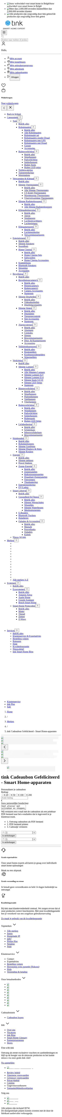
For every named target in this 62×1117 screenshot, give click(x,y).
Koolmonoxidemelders (34, 354)
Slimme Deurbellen (27, 297)
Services (11, 630)
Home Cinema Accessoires (36, 260)
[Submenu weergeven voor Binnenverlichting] (37, 388)
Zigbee (21, 616)
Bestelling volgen (21, 638)
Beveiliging (18, 274)
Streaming (23, 268)
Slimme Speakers (26, 243)
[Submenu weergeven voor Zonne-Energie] (34, 466)
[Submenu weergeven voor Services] (17, 630)
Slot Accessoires (31, 319)
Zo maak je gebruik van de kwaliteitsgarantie (21, 918)
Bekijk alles (23, 124)
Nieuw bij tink (19, 537)
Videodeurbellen (31, 302)
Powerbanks (29, 529)
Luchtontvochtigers (33, 221)
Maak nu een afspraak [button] (11, 870)
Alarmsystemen (25, 325)
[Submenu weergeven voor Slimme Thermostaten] (40, 184)
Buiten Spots (30, 165)
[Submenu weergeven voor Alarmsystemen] (35, 324)
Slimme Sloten (25, 308)
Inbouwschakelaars (33, 432)
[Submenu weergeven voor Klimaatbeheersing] (37, 210)
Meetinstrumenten (32, 510)
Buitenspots (29, 418)
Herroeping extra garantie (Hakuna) (23, 966)
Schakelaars (29, 430)
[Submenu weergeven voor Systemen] (18, 583)
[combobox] (14, 39)
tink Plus (11, 704)
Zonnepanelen (30, 472)
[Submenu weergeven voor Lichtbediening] (34, 424)
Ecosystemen (19, 589)
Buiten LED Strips (32, 421)
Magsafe (28, 527)
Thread (21, 614)
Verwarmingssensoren (34, 235)
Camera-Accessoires (33, 291)
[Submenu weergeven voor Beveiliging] (25, 274)
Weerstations (24, 175)
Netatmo (11, 944)
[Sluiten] (10, 108)
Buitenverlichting (26, 151)
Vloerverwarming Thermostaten (38, 198)
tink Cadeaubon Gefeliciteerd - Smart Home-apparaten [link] (32, 731)
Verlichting (18, 360)
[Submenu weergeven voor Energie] (22, 455)
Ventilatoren (29, 218)
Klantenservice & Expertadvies (27, 636)
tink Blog (11, 1035)
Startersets (28, 293)
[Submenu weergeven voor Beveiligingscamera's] (40, 280)
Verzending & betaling (17, 972)
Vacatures (11, 1032)
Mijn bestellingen (18, 62)
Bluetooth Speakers (27, 265)
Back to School (14, 114)
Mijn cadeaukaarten (19, 72)
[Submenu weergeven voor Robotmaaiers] (33, 127)
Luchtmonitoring (32, 232)
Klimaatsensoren (26, 227)
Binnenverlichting (26, 388)
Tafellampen (29, 399)
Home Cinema (25, 249)
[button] (31, 61)
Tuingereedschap (26, 172)
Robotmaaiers (24, 127)
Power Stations (25, 463)
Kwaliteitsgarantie (21, 646)
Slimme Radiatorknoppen (30, 201)
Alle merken (12, 931)
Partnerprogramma (15, 1040)
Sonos (10, 933)
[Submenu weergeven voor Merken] (16, 540)
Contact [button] (10, 959)
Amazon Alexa (25, 595)
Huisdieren (23, 518)
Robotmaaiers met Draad (35, 143)
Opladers (28, 532)
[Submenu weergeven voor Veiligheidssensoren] (38, 346)
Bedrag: (4, 792)
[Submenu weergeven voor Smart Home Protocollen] (37, 606)
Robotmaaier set (31, 135)
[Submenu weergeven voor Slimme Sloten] (34, 308)
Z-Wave (22, 619)
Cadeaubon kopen (15, 1017)
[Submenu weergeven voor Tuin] (19, 121)
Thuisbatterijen (31, 482)
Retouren (17, 641)
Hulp (15, 644)
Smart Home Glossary (17, 1037)
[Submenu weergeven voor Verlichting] (25, 360)
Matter (21, 611)
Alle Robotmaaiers (32, 132)
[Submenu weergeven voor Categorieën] (20, 117)
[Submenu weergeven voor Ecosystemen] (27, 589)
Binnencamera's (31, 285)
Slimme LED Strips (33, 382)
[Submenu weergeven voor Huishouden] (26, 438)
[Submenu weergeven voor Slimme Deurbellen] (38, 296)
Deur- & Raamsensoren (35, 340)
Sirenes (27, 335)
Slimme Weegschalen (34, 502)
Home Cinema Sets (33, 255)
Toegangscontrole (32, 316)
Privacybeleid (13, 1080)
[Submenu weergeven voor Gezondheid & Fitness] (41, 497)
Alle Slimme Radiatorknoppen (38, 207)
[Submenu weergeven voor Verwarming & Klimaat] (36, 178)
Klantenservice (13, 701)
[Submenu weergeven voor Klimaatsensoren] (36, 226)
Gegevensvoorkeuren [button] (16, 1085)
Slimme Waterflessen (33, 507)
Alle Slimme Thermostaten (36, 190)
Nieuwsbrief (18, 649)
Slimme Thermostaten (28, 185)
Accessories (29, 148)
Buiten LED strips (32, 167)
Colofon (10, 1083)
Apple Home (24, 597)
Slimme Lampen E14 (34, 377)
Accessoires (23, 270)
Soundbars (23, 246)
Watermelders (30, 357)
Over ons (11, 1030)
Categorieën (12, 117)
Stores (10, 1043)
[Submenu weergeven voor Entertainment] (27, 238)
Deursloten (29, 313)
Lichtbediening (25, 424)
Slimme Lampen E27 (34, 375)
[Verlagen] (3, 832)
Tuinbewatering (25, 170)
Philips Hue (12, 941)
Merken (10, 540)
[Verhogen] (34, 832)
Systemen (11, 583)
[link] (10, 711)
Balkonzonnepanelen (33, 474)
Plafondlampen (31, 396)
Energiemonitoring (26, 485)
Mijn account (16, 58)
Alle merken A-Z (20, 580)
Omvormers (29, 479)
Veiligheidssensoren (27, 346)
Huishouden (18, 438)
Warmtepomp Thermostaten (36, 195)
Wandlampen (30, 157)
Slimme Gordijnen (26, 446)
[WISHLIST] (31, 85)
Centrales (28, 333)
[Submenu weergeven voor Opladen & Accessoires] (42, 521)
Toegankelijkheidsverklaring (20, 1088)
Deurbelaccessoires (33, 305)
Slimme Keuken (25, 451)
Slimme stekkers (25, 460)
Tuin (15, 121)
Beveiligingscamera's (28, 280)
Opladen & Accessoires (29, 521)
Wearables (29, 505)
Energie (16, 455)
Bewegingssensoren (33, 338)
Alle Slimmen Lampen (34, 372)
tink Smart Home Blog (23, 651)
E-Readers (23, 513)
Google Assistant (26, 600)
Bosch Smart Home (27, 602)
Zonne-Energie (25, 466)
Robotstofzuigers (26, 444)
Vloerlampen (30, 402)
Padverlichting (30, 159)
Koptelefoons (24, 263)
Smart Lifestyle (20, 491)
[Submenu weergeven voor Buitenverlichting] (36, 151)
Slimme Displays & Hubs (30, 449)
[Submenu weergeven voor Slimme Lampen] (35, 366)
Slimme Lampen (25, 367)
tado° (9, 938)
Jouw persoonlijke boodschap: (15, 803)
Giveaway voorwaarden (18, 1078)
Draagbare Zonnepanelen (35, 477)
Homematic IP (13, 936)
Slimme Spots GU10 (33, 380)
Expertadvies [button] (13, 961)
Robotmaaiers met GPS (35, 140)
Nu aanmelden (7, 1063)
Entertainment (19, 238)
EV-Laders (23, 487)
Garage (27, 145)
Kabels (27, 534)
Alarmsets (28, 330)
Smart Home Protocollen (24, 606)
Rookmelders (30, 352)
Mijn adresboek (17, 69)
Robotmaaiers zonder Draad (37, 138)
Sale (9, 707)
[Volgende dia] (4, 761)
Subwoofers (29, 257)
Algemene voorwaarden (18, 1075)
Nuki (9, 946)
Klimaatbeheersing (26, 210)
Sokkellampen (30, 162)
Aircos (27, 215)
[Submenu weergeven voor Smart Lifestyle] (29, 490)
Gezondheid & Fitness (28, 497)
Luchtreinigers (30, 223)
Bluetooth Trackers (27, 515)
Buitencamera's (31, 288)
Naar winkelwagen (9, 103)
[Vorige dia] (4, 747)
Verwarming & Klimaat (23, 178)
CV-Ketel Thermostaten (35, 193)
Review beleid (13, 1072)
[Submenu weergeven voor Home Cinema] (34, 249)
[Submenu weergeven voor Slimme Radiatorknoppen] (44, 201)
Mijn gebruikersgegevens (21, 65)
